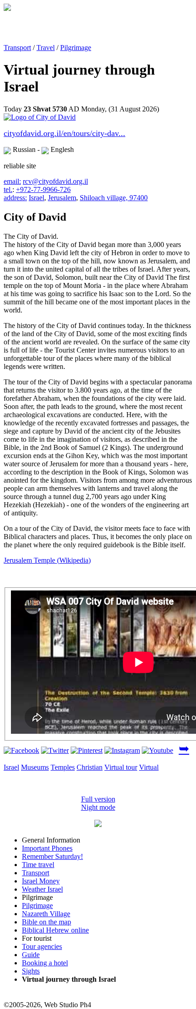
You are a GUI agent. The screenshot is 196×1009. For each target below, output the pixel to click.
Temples (63, 767)
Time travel (38, 864)
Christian (90, 767)
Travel (45, 47)
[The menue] (98, 824)
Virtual (149, 767)
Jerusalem (62, 198)
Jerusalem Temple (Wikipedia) (47, 560)
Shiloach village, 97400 (114, 198)
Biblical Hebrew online (55, 930)
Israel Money (41, 881)
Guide (31, 955)
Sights (31, 971)
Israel (36, 198)
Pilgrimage (75, 47)
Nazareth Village (46, 914)
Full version (98, 799)
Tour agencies (42, 946)
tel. (8, 189)
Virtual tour (120, 767)
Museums (35, 767)
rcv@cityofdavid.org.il (55, 181)
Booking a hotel (45, 963)
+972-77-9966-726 (43, 189)
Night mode (98, 807)
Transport (17, 47)
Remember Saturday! (52, 856)
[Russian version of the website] (7, 8)
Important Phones (47, 848)
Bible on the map (46, 922)
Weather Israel (42, 889)
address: (15, 198)
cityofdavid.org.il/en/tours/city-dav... (64, 133)
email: (12, 181)
